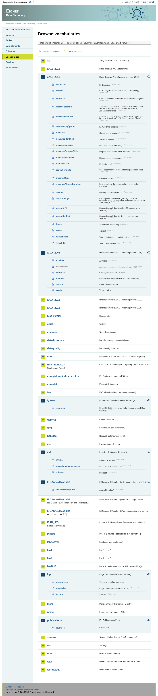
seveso (51, 637)
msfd (50, 604)
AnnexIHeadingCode (65, 489)
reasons (59, 284)
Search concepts (74, 52)
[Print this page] (133, 2)
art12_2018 (53, 77)
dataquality (53, 348)
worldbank (53, 669)
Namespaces (12, 67)
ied (49, 452)
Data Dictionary (29, 24)
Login (127, 2)
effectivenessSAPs (64, 116)
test (49, 645)
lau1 (49, 550)
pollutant (60, 472)
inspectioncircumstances (68, 466)
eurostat (52, 384)
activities (60, 260)
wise (49, 661)
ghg (49, 427)
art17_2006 (53, 252)
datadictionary (55, 340)
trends (59, 230)
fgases (51, 400)
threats (59, 224)
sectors (59, 594)
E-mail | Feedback (15, 687)
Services (10, 62)
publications (54, 620)
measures (60, 132)
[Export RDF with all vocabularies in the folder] (148, 77)
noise (50, 612)
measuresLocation (64, 145)
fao (49, 392)
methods (60, 278)
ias (49, 444)
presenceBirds (62, 178)
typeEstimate (62, 237)
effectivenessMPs (64, 107)
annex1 (59, 460)
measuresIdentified (65, 139)
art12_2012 (53, 68)
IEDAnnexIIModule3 (58, 499)
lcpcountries (62, 582)
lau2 (49, 558)
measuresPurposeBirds (67, 151)
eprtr (50, 356)
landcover (53, 542)
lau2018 (51, 566)
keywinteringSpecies (65, 126)
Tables (9, 40)
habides (52, 436)
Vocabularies (12, 57)
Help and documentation (18, 29)
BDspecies (61, 84)
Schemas (10, 51)
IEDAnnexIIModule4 (58, 511)
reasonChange (62, 198)
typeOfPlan (61, 243)
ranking (59, 192)
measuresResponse (65, 157)
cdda (50, 324)
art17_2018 (53, 307)
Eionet (18, 24)
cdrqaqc (59, 91)
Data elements (13, 46)
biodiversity (54, 316)
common (52, 332)
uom (49, 653)
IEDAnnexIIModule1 (58, 482)
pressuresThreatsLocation (68, 184)
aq (48, 60)
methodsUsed (62, 164)
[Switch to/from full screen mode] (137, 2)
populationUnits (63, 170)
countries (60, 99)
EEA (18, 2)
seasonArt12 (61, 208)
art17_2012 (53, 299)
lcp (49, 574)
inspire (51, 533)
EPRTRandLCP (56, 364)
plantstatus (61, 588)
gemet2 (51, 419)
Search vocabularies (51, 52)
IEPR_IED (53, 522)
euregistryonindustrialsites (63, 376)
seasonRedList (63, 216)
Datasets (10, 35)
